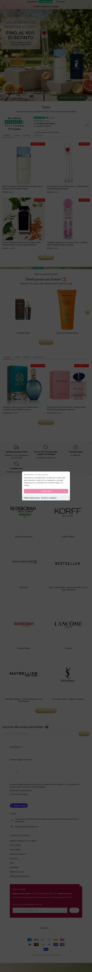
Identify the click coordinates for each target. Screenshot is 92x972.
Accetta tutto (46, 491)
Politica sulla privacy (32, 498)
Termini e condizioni (48, 498)
